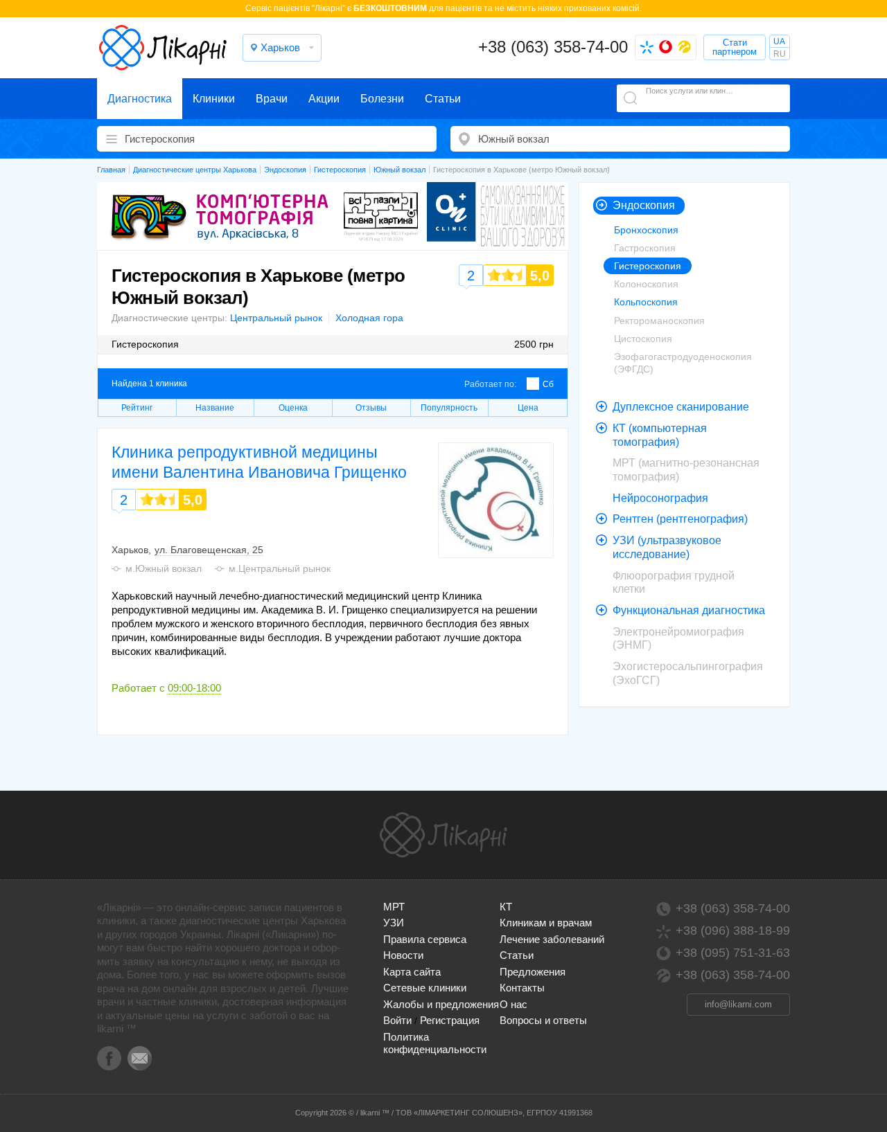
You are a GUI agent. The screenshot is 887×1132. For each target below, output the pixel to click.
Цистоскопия (643, 338)
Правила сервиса (424, 939)
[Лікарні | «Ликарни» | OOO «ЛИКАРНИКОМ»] (443, 835)
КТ (506, 907)
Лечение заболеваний (552, 939)
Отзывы (371, 408)
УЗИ (393, 922)
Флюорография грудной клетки (674, 582)
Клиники (214, 99)
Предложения (532, 972)
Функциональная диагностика (689, 610)
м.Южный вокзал (163, 568)
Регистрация (450, 1020)
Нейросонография (660, 498)
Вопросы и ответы (543, 1020)
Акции (324, 99)
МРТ (394, 907)
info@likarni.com (738, 1004)
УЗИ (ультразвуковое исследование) (667, 547)
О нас (513, 1004)
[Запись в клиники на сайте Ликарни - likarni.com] (163, 47)
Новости (403, 955)
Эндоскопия (644, 205)
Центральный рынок (276, 317)
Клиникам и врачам (546, 922)
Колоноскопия (646, 283)
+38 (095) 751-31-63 (733, 953)
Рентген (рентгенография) (680, 519)
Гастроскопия (645, 247)
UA (779, 41)
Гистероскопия (647, 265)
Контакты (522, 988)
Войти (397, 1020)
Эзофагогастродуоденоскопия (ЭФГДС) (683, 363)
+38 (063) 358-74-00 (553, 46)
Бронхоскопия (646, 229)
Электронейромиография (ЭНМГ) (678, 639)
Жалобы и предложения (441, 1004)
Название (214, 408)
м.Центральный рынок (280, 568)
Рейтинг (136, 408)
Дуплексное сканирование (681, 407)
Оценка (293, 408)
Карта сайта (412, 972)
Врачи (272, 99)
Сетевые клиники (424, 988)
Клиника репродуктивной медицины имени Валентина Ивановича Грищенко (259, 461)
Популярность (449, 408)
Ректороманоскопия (659, 320)
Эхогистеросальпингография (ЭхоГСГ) (688, 673)
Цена (528, 408)
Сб (548, 384)
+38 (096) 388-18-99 (733, 930)
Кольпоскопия (646, 301)
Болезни (382, 99)
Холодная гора (369, 317)
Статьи (443, 99)
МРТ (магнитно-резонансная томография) (686, 470)
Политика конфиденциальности (434, 1043)
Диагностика (139, 99)
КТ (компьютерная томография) (660, 435)
